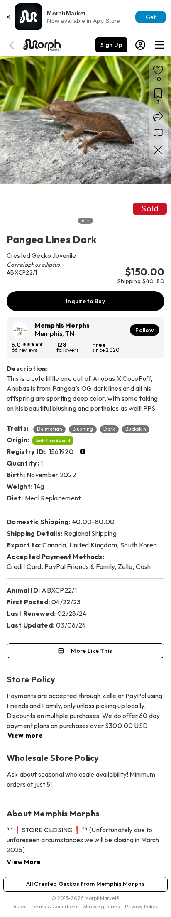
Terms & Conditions (55, 906)
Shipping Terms (101, 906)
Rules (20, 906)
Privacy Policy (141, 906)
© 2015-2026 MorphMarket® (85, 898)
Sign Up (111, 45)
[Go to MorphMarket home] (41, 44)
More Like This (91, 651)
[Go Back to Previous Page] (12, 45)
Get (151, 17)
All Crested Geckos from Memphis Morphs (85, 884)
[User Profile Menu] (140, 45)
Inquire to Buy (85, 301)
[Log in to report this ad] (158, 133)
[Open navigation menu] (159, 45)
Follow (144, 330)
